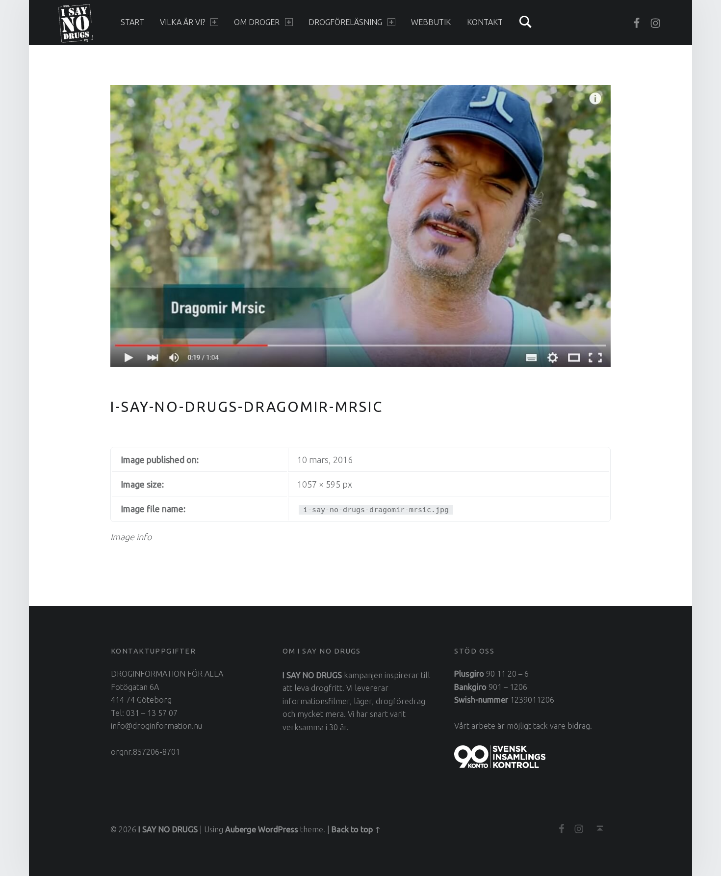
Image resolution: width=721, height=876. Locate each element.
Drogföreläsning (345, 22)
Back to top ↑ (356, 829)
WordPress (278, 829)
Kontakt (485, 22)
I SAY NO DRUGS (168, 829)
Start (132, 22)
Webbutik (431, 22)
